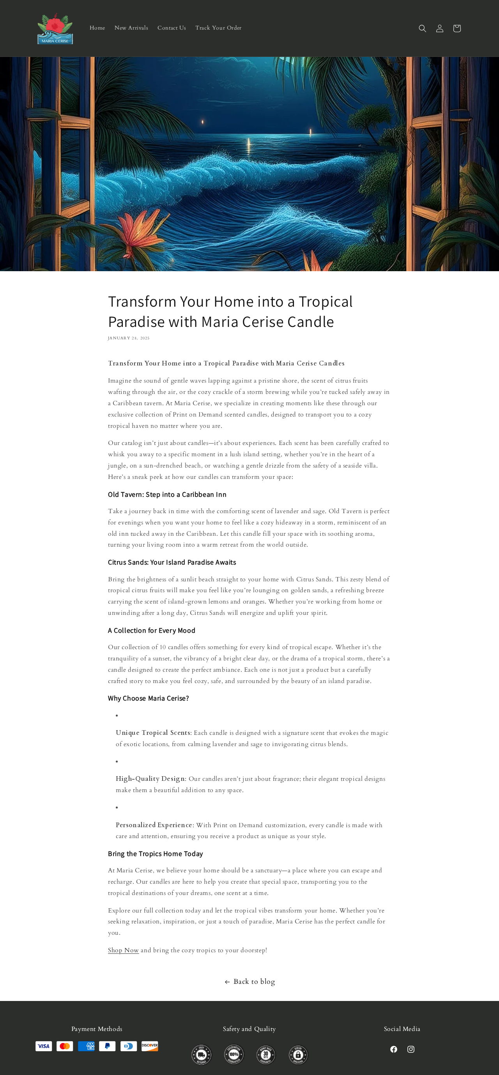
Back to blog (254, 982)
